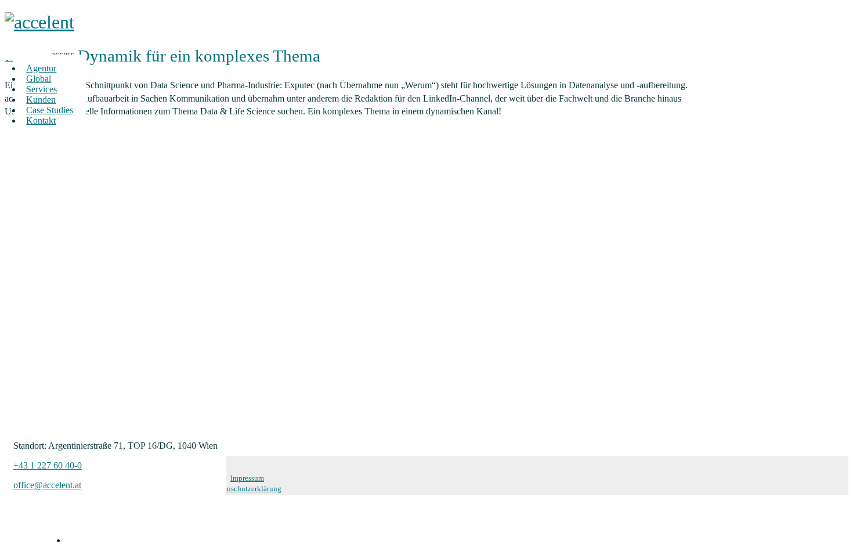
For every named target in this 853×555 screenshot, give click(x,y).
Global (38, 79)
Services (41, 89)
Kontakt (41, 120)
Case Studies (49, 110)
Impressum (247, 478)
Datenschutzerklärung (246, 489)
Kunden (41, 99)
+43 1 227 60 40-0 (47, 465)
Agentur (41, 68)
